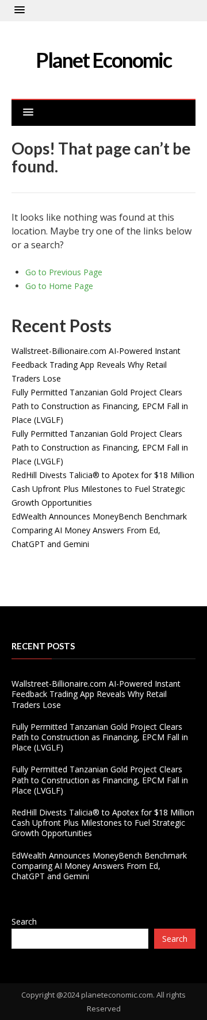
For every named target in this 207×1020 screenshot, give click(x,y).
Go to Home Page (59, 285)
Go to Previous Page (63, 272)
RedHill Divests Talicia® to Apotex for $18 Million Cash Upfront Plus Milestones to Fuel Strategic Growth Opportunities (103, 488)
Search (24, 921)
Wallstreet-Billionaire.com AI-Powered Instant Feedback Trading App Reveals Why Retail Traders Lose (96, 364)
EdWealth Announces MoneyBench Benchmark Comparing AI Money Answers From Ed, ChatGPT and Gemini (99, 530)
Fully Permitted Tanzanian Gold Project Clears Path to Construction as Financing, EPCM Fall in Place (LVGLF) (100, 406)
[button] (19, 10)
